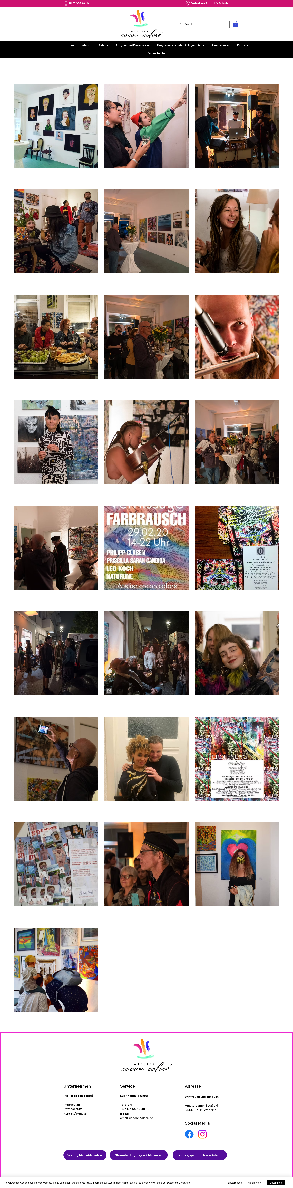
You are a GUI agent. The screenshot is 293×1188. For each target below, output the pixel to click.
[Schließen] (289, 1182)
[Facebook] (189, 1134)
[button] (235, 24)
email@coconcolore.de (136, 1118)
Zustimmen (276, 1182)
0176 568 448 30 (79, 3)
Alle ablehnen (255, 1182)
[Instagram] (202, 1134)
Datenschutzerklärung (179, 1182)
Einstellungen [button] (235, 1182)
